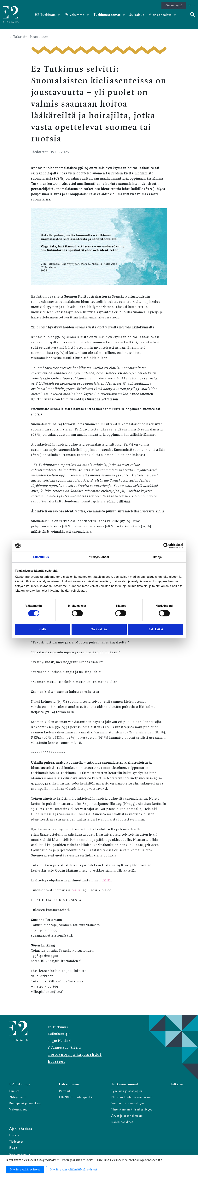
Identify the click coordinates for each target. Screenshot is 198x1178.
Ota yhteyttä (174, 5)
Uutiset (14, 1135)
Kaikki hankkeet (122, 1122)
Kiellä (42, 629)
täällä (106, 880)
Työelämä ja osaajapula (127, 1091)
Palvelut (64, 1091)
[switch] (77, 613)
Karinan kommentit (22, 1154)
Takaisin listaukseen (31, 37)
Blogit (13, 1147)
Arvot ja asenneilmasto (127, 1115)
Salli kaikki (155, 629)
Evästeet (56, 1061)
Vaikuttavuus (18, 1109)
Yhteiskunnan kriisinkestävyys (131, 1109)
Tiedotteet (16, 1141)
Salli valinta (99, 629)
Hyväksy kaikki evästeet (25, 1169)
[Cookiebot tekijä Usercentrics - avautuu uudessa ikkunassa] (166, 546)
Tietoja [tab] (157, 557)
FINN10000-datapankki (76, 1097)
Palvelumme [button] (75, 14)
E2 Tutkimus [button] (46, 14)
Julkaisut (137, 14)
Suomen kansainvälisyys (127, 1103)
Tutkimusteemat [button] (108, 14)
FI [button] (191, 5)
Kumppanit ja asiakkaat (25, 1103)
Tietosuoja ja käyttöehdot (75, 1054)
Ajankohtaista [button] (161, 14)
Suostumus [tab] (41, 557)
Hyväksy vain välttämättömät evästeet (73, 1169)
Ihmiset (14, 1091)
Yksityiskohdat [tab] (99, 557)
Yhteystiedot (18, 1097)
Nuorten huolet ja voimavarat (131, 1097)
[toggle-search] (192, 14)
